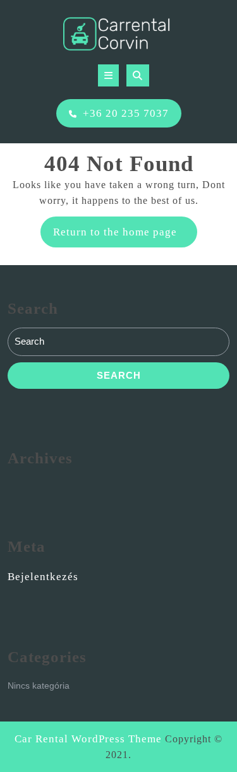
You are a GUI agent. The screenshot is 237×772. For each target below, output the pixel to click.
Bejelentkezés (43, 577)
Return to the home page (125, 236)
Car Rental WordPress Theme (88, 739)
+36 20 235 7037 (126, 113)
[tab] (108, 75)
